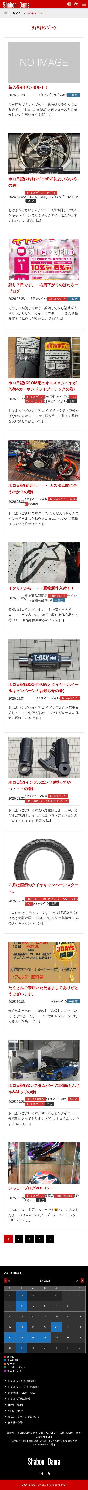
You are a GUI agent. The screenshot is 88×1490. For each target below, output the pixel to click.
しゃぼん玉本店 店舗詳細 (22, 1381)
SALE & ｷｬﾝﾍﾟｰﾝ (56, 801)
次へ (78, 1281)
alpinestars (57, 596)
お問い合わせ (15, 1410)
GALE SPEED (35, 1099)
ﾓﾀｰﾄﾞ (73, 1099)
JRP (49, 196)
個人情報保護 (15, 1422)
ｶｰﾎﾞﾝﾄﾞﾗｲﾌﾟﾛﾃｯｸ (57, 396)
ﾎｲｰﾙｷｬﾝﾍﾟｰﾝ (35, 193)
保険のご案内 (15, 1405)
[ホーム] (5, 11)
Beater (33, 504)
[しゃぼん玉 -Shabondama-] (38, 4)
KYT (71, 196)
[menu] (84, 4)
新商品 (43, 595)
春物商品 (37, 600)
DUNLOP (33, 899)
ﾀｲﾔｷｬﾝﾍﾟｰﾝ (46, 95)
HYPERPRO (34, 801)
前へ (10, 1281)
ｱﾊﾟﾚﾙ (59, 95)
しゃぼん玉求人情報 (19, 1398)
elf (65, 95)
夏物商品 (31, 595)
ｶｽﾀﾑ (63, 401)
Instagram (68, 3)
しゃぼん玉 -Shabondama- (51, 1485)
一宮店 (73, 95)
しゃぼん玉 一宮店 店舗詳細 (23, 1386)
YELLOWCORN (36, 196)
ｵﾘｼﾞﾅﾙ (51, 193)
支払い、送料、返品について (24, 1416)
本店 (31, 201)
